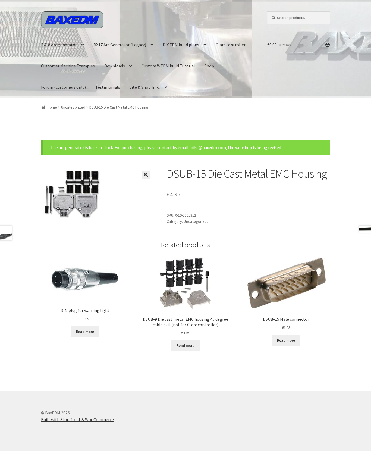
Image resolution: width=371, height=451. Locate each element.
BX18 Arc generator (59, 44)
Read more (85, 331)
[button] (146, 175)
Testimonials (107, 87)
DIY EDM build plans (181, 44)
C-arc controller (231, 44)
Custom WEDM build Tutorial (168, 66)
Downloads (114, 66)
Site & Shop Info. (145, 87)
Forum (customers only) (63, 87)
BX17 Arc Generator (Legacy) (119, 44)
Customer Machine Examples (68, 66)
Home (52, 107)
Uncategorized (73, 107)
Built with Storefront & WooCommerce (77, 419)
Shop (209, 66)
